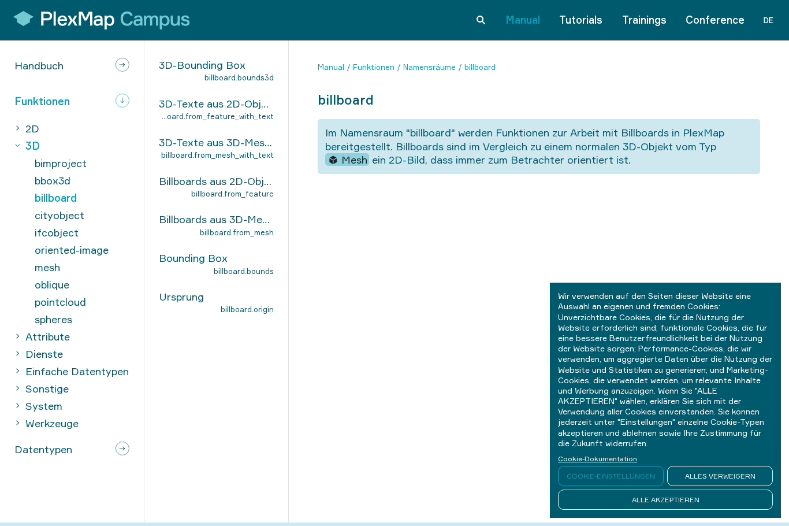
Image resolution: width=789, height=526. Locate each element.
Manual (522, 19)
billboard (480, 67)
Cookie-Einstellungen (611, 476)
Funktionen (373, 67)
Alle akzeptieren (665, 499)
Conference (715, 19)
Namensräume (429, 67)
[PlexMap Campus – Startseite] (97, 20)
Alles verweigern (720, 476)
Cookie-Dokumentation (597, 458)
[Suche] (481, 20)
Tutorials (580, 19)
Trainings (644, 19)
